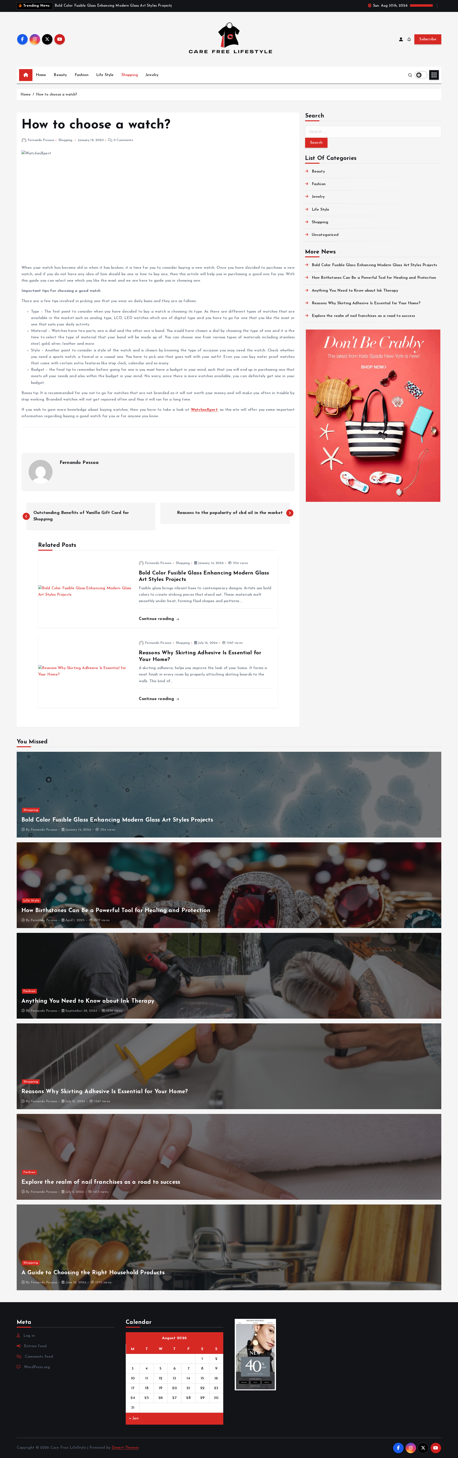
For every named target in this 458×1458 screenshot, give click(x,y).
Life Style (105, 75)
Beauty (60, 75)
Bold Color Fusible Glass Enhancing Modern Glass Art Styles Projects (374, 265)
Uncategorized (325, 235)
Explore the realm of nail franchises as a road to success (363, 316)
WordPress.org (37, 1367)
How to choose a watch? (56, 95)
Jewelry (152, 75)
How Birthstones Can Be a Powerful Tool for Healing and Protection (374, 278)
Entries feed (35, 1346)
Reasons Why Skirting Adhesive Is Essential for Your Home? (366, 303)
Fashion (81, 75)
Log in (29, 1336)
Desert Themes (125, 1448)
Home (41, 75)
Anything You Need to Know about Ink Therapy (355, 291)
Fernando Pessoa (41, 140)
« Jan (134, 1418)
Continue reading (157, 619)
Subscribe (427, 39)
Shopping (129, 75)
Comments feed (39, 1357)
